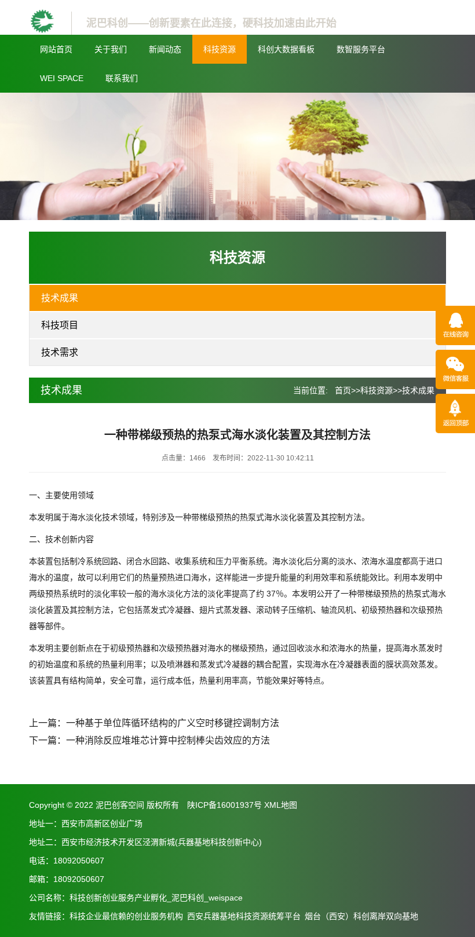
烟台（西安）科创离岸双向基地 (361, 916)
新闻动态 (165, 49)
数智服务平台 (361, 49)
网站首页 (56, 49)
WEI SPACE (61, 78)
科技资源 (219, 49)
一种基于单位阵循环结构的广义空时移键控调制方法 (172, 723)
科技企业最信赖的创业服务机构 (126, 916)
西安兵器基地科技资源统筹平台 (244, 916)
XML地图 (280, 805)
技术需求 (59, 352)
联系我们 (121, 78)
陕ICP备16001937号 (224, 805)
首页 (343, 390)
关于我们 (110, 49)
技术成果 (59, 298)
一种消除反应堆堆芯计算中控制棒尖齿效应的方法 (168, 740)
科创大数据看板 (286, 49)
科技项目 (59, 325)
